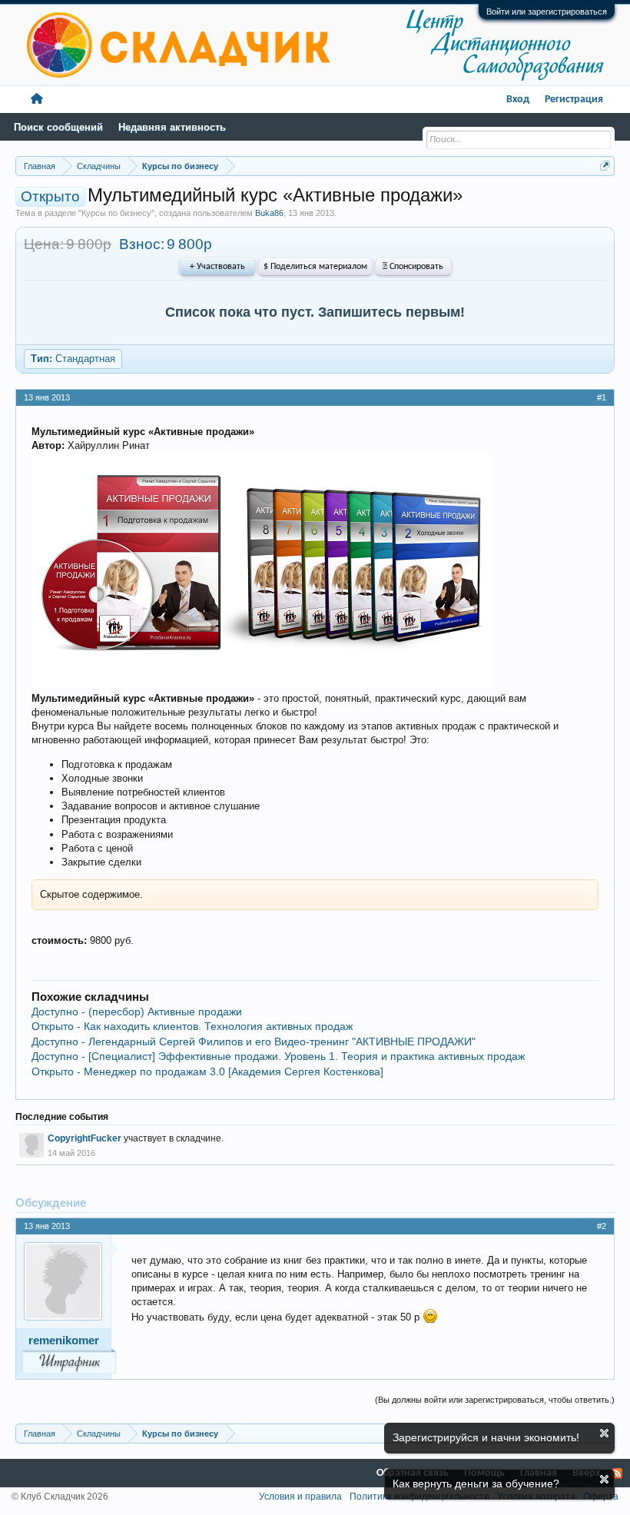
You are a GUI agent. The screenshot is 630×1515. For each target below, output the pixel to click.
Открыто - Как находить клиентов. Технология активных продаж (192, 1026)
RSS (617, 1473)
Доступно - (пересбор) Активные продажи (137, 1011)
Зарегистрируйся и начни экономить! (486, 1437)
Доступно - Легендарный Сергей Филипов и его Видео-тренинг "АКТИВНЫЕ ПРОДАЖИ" (254, 1041)
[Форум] (37, 99)
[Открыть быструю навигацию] (605, 166)
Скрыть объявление (604, 1433)
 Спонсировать (413, 266)
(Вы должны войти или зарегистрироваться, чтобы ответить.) (495, 1399)
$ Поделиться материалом (315, 266)
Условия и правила (300, 1496)
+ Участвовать (217, 266)
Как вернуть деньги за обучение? (476, 1483)
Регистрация (574, 99)
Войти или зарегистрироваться (546, 11)
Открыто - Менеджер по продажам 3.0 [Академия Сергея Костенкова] (207, 1071)
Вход (517, 99)
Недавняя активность (172, 127)
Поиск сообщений (58, 127)
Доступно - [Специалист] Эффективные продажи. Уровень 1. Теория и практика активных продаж (278, 1056)
